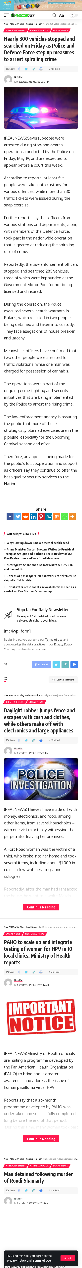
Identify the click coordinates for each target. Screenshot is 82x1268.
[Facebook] (10, 516)
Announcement (16, 30)
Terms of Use (41, 1260)
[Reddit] (25, 516)
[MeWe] (48, 516)
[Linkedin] (33, 516)
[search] (54, 15)
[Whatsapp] (64, 516)
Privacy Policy (16, 1260)
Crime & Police (39, 30)
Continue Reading (41, 907)
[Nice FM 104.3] (28, 15)
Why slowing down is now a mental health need (38, 543)
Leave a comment (65, 679)
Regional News (34, 934)
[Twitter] (17, 516)
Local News (60, 30)
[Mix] (56, 516)
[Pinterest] (41, 516)
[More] (72, 516)
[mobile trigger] (7, 15)
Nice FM (18, 76)
